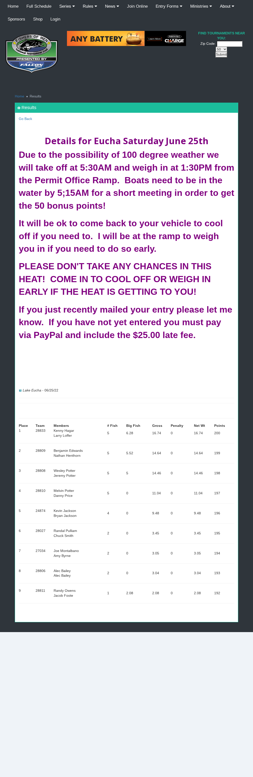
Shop (37, 19)
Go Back (25, 119)
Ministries (200, 6)
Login (55, 19)
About (226, 6)
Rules (89, 6)
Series (65, 6)
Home (13, 6)
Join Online (137, 6)
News (111, 6)
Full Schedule (38, 6)
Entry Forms (168, 6)
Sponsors (16, 19)
